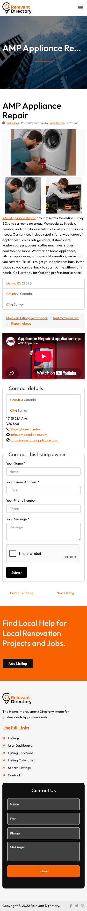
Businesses (12, 123)
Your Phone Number (21, 500)
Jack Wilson (56, 123)
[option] (43, 152)
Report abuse (21, 323)
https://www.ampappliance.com (34, 440)
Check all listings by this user (27, 318)
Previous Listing (21, 593)
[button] (80, 6)
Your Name (16, 463)
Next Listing (65, 593)
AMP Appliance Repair (19, 218)
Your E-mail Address (22, 482)
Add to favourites (66, 318)
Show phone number (25, 429)
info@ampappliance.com (28, 434)
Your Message (17, 519)
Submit (16, 572)
